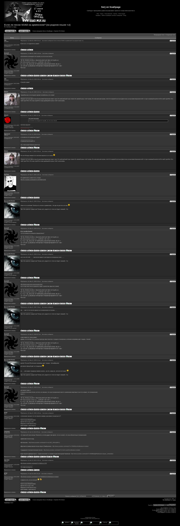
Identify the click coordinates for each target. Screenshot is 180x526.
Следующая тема (170, 34)
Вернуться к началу (9, 49)
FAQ (98, 13)
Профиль (98, 15)
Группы (115, 13)
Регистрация (121, 13)
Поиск (101, 13)
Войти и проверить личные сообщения (112, 15)
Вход (124, 15)
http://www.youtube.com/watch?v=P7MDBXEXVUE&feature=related (40, 476)
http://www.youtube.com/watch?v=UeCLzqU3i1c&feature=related (62, 450)
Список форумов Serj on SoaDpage (42, 31)
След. (15, 26)
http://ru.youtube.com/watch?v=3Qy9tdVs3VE (33, 179)
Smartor (93, 517)
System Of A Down (59, 31)
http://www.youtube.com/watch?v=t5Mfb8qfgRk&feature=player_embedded (92, 454)
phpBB (86, 518)
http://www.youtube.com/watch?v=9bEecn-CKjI (34, 463)
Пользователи (108, 13)
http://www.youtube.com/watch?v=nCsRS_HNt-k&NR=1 (44, 442)
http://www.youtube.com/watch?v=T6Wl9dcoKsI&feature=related (70, 446)
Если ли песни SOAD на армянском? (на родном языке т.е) (37, 25)
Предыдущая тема (159, 34)
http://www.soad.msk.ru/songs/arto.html (31, 284)
